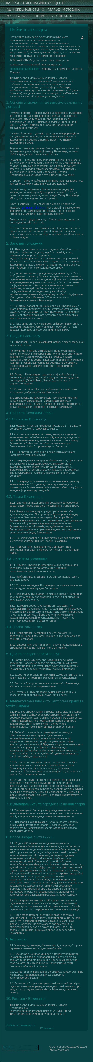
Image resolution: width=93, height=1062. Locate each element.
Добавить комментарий (20, 1025)
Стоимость (43, 16)
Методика (71, 9)
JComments (47, 1028)
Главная (12, 3)
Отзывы (82, 16)
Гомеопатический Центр (44, 3)
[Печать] (82, 37)
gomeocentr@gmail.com (24, 68)
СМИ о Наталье (18, 16)
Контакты (64, 16)
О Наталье (51, 9)
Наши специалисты (22, 9)
